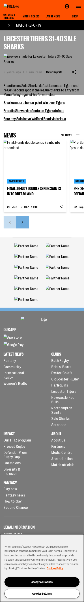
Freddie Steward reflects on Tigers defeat (34, 110)
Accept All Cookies (42, 581)
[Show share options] (74, 72)
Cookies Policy (55, 568)
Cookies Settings (42, 593)
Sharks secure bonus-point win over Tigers (34, 102)
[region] (42, 568)
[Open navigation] (78, 6)
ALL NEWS (66, 135)
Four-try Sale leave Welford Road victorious (35, 118)
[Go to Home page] (21, 6)
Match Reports (28, 25)
